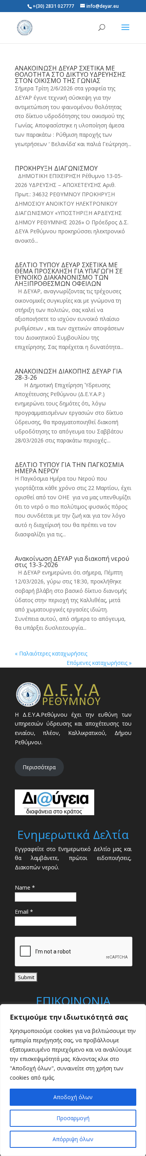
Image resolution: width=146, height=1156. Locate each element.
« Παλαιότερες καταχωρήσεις (51, 653)
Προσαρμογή (73, 1118)
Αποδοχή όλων (73, 1097)
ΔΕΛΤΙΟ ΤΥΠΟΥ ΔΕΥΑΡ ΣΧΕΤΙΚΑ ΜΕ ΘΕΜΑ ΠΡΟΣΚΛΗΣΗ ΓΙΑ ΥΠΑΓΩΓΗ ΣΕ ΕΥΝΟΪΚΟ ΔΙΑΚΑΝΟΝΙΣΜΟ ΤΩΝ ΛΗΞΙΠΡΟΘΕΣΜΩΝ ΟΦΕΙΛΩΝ (69, 274)
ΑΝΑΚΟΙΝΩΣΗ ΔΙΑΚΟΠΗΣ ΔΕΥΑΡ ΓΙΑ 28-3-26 (68, 374)
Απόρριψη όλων (73, 1139)
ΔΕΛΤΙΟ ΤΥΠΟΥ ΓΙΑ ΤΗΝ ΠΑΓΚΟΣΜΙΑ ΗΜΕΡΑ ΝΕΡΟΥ (69, 467)
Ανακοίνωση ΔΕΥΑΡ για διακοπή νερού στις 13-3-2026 (72, 561)
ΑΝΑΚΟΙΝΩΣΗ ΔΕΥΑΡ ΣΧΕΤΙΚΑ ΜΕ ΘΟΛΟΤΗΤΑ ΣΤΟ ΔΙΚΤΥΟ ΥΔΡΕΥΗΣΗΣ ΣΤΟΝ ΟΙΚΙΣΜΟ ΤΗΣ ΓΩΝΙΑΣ (70, 74)
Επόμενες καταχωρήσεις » (99, 662)
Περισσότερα (39, 767)
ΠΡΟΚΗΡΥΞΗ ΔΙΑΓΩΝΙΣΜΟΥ (56, 168)
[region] (73, 1080)
